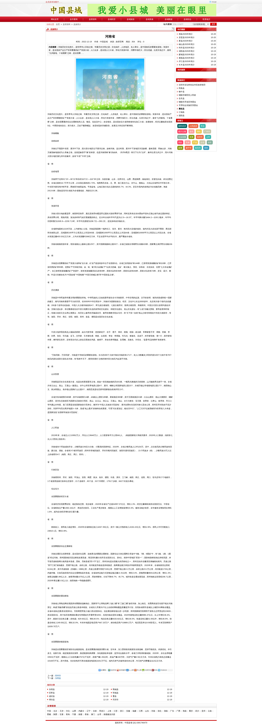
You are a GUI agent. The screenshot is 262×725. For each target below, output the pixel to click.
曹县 (115, 696)
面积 (206, 148)
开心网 (139, 670)
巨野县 (52, 693)
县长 (191, 131)
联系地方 (206, 19)
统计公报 (182, 131)
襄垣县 (181, 109)
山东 (147, 711)
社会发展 (182, 137)
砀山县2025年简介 (187, 44)
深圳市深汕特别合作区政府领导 (192, 85)
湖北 (159, 711)
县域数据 (168, 19)
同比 (180, 142)
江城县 (181, 112)
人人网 (131, 670)
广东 (172, 711)
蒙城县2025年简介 (187, 54)
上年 (208, 137)
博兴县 (52, 700)
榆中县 (181, 92)
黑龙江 (102, 711)
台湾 (99, 714)
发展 (191, 137)
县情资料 (92, 19)
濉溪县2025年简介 (187, 58)
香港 (87, 714)
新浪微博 (122, 670)
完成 (188, 142)
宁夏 (74, 714)
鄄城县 (115, 689)
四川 (197, 711)
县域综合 (187, 19)
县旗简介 (77, 24)
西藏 (49, 714)
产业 (195, 142)
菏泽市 (115, 700)
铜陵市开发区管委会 (187, 102)
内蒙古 (81, 711)
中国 (49, 711)
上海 (109, 711)
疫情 (180, 148)
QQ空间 (113, 670)
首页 (58, 24)
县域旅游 (130, 19)
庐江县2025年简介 (187, 61)
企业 (202, 142)
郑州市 (58, 675)
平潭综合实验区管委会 (188, 105)
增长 (199, 131)
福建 (134, 711)
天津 (61, 711)
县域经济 (111, 19)
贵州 (203, 711)
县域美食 (149, 19)
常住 (203, 126)
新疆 (80, 714)
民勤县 (181, 88)
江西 (141, 711)
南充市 (198, 148)
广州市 (207, 131)
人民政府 (193, 126)
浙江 (122, 711)
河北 (68, 711)
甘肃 (61, 714)
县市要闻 (74, 19)
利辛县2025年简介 (187, 48)
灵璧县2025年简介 (187, 37)
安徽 (128, 711)
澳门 (93, 714)
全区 (210, 142)
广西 (178, 711)
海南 (185, 711)
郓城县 (115, 693)
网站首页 (55, 19)
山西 (74, 711)
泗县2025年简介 (186, 34)
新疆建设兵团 (109, 714)
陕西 (55, 714)
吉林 (95, 711)
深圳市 (200, 137)
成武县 (52, 696)
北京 (55, 711)
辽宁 (88, 711)
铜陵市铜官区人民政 (187, 95)
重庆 (191, 711)
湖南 (166, 711)
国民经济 (182, 126)
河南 (153, 711)
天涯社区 (163, 670)
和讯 (155, 670)
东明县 (58, 678)
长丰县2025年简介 (187, 65)
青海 (68, 714)
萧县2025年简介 (186, 41)
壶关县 (181, 98)
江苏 (115, 711)
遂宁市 (188, 148)
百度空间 (148, 670)
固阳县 (181, 115)
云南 (210, 711)
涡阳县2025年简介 (187, 51)
